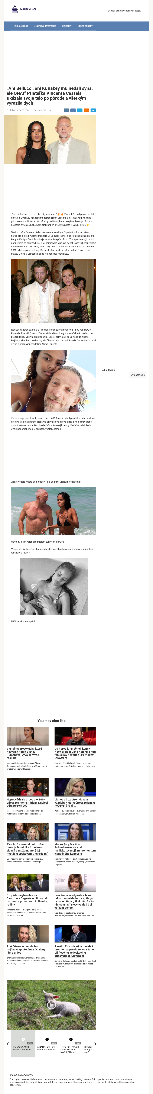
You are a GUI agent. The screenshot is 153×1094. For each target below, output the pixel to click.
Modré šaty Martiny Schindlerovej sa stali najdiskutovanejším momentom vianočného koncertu (75, 849)
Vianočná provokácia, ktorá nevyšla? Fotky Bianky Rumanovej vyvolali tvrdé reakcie (24, 753)
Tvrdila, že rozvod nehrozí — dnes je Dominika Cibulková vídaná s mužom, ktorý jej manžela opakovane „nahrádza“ (27, 849)
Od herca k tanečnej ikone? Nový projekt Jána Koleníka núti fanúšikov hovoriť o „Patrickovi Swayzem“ (75, 753)
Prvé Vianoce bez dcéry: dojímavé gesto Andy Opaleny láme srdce (26, 949)
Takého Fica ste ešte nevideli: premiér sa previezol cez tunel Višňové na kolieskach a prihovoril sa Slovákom (75, 951)
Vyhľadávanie (108, 370)
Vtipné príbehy (85, 25)
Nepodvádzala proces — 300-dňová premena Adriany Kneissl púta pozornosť (27, 802)
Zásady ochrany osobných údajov (124, 10)
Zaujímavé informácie (45, 25)
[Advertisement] (76, 56)
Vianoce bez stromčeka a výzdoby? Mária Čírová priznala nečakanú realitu (75, 802)
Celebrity (67, 25)
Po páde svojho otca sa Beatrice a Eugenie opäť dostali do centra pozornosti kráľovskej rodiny (27, 899)
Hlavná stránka (20, 25)
